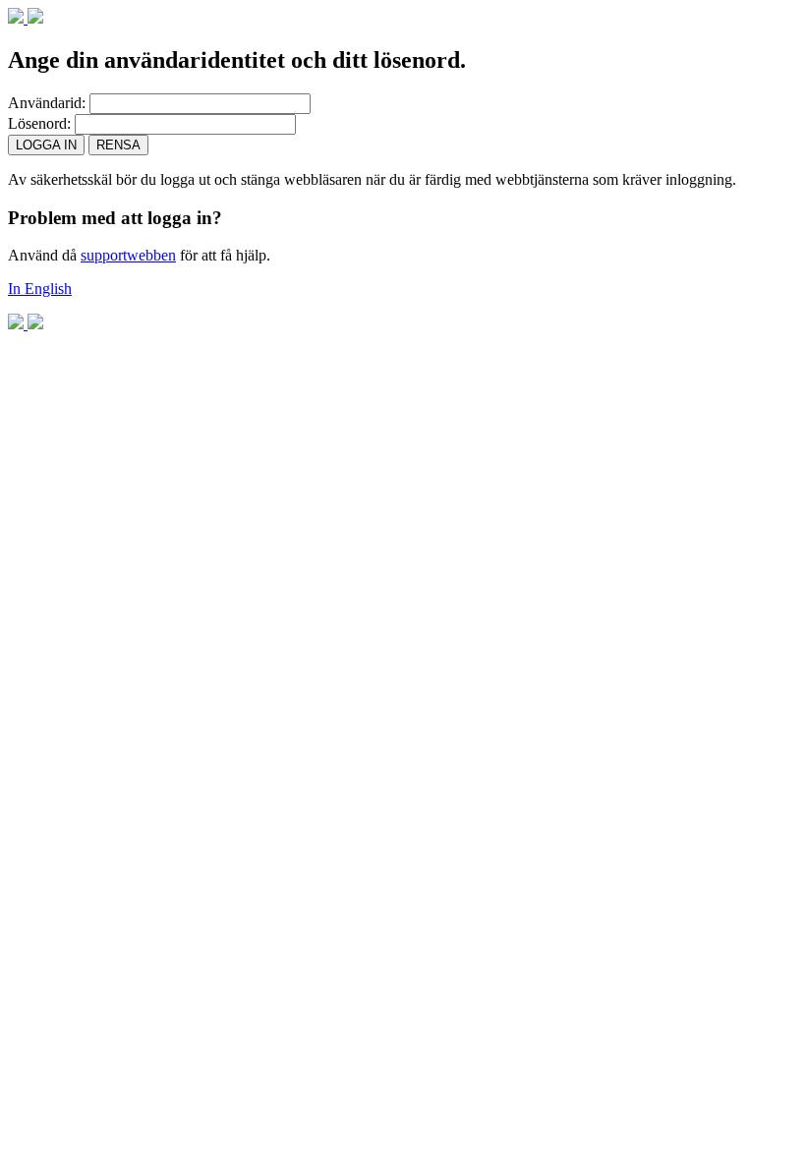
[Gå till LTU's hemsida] (25, 18)
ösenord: (39, 123)
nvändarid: (47, 102)
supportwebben (128, 255)
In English (40, 288)
